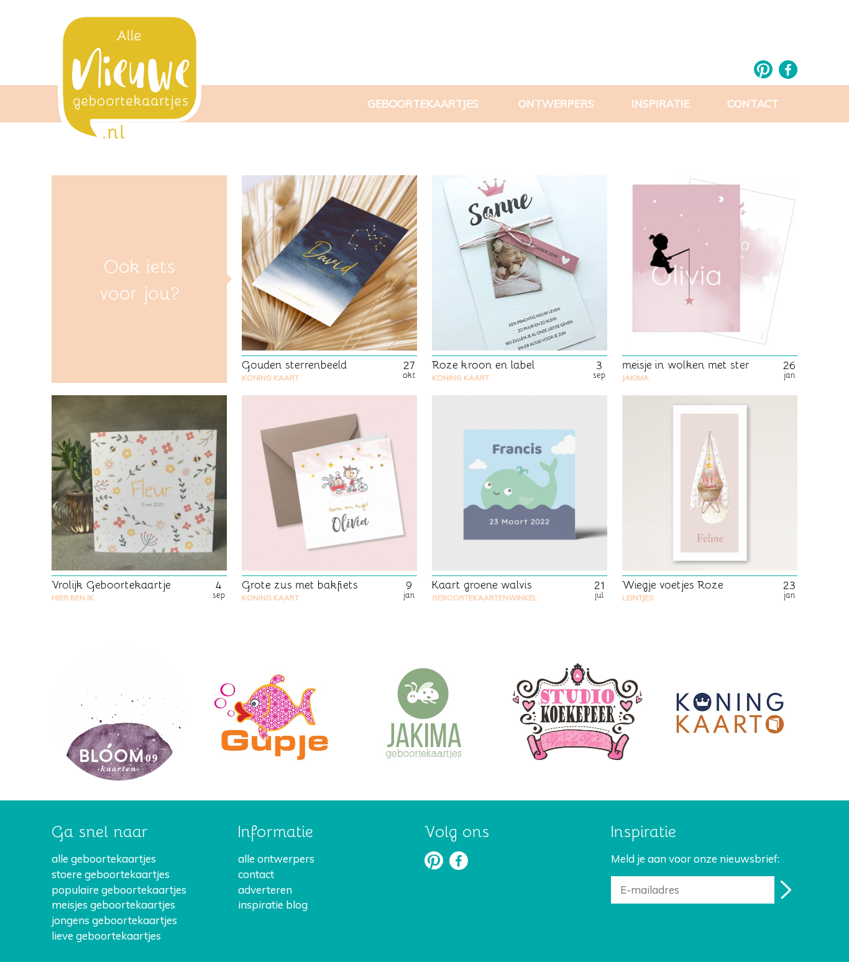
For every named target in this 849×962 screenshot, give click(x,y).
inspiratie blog (273, 904)
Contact (753, 103)
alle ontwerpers (276, 858)
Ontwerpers (556, 103)
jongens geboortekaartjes (114, 920)
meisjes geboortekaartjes (113, 904)
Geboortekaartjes (423, 103)
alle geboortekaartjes (104, 858)
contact (256, 874)
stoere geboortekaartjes (111, 874)
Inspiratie (660, 103)
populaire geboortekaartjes (119, 889)
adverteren (265, 889)
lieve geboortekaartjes (106, 935)
